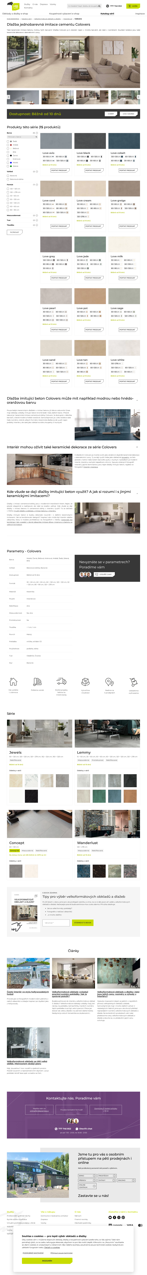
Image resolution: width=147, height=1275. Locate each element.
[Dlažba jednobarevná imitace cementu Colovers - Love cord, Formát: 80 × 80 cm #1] (66, 208)
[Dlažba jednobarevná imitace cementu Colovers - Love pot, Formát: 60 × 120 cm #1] (87, 316)
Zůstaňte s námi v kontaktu (123, 1212)
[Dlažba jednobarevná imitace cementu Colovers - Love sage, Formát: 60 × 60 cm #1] (134, 312)
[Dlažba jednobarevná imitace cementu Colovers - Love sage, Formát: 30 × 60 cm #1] (121, 312)
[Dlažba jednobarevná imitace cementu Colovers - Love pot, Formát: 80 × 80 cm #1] (100, 316)
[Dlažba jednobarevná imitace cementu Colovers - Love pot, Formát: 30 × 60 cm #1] (87, 312)
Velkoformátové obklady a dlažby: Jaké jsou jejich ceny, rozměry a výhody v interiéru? (118, 994)
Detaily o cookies (52, 1247)
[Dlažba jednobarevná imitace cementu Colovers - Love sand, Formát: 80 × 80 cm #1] (53, 368)
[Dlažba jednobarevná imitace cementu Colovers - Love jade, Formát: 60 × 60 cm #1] (100, 260)
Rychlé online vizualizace (17, 1219)
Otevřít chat (85, 1128)
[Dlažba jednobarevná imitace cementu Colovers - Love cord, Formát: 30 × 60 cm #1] (53, 204)
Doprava (44, 4)
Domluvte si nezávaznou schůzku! (54, 1216)
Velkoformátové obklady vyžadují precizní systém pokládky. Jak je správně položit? (70, 994)
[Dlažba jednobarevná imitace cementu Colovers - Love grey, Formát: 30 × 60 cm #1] (53, 268)
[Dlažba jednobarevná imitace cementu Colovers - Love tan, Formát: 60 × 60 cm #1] (100, 364)
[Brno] (38, 1175)
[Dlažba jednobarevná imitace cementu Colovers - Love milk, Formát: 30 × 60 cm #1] (121, 260)
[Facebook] (114, 1217)
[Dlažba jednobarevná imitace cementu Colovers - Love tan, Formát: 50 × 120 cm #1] (87, 368)
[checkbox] (8, 141)
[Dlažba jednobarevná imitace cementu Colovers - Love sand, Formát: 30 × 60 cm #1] (53, 364)
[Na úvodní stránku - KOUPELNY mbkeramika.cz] (13, 6)
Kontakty (28, 8)
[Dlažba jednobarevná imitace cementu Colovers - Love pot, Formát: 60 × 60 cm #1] (100, 312)
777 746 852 (64, 1128)
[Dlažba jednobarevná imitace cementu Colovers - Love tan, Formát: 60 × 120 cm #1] (101, 368)
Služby (27, 4)
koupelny (125, 457)
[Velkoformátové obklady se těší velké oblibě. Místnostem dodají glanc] (28, 1042)
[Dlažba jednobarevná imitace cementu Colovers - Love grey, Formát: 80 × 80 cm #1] (53, 264)
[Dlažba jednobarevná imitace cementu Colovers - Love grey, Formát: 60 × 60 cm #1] (66, 264)
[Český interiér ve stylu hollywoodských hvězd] (28, 973)
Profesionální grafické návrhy (18, 1216)
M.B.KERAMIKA (13, 19)
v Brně (105, 1109)
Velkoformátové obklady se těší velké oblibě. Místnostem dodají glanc (27, 1062)
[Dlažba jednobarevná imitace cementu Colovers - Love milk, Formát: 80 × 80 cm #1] (121, 268)
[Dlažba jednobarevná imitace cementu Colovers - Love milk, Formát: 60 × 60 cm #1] (134, 260)
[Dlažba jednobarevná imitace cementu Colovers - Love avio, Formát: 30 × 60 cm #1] (53, 157)
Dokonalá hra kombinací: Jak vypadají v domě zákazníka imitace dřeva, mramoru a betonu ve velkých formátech (39, 522)
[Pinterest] (123, 1217)
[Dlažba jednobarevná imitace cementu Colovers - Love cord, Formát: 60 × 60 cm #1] (66, 204)
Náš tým (78, 1216)
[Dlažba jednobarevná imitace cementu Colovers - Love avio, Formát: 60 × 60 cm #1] (66, 157)
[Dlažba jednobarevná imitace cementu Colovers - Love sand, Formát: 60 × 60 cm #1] (66, 364)
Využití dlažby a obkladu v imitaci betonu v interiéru (35, 511)
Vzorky (53, 4)
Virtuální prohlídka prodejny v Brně (21, 1223)
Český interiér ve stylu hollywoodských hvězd (28, 993)
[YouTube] (110, 1217)
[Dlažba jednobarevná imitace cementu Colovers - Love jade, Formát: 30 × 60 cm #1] (87, 260)
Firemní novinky (81, 1219)
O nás (35, 4)
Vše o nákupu (48, 1212)
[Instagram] (118, 1217)
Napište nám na (39, 1109)
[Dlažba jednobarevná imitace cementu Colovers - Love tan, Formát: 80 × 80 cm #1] (87, 372)
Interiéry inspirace (90, 467)
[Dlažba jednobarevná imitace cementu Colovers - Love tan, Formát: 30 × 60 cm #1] (87, 364)
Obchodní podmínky (83, 1223)
